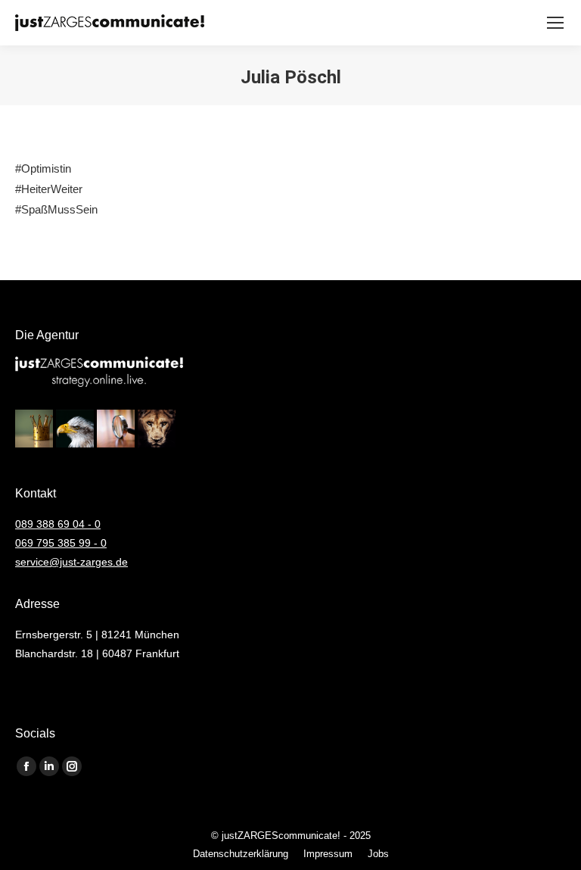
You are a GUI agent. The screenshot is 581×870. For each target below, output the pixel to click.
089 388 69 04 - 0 (58, 524)
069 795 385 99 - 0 (61, 543)
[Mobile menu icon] (555, 22)
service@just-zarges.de (71, 562)
